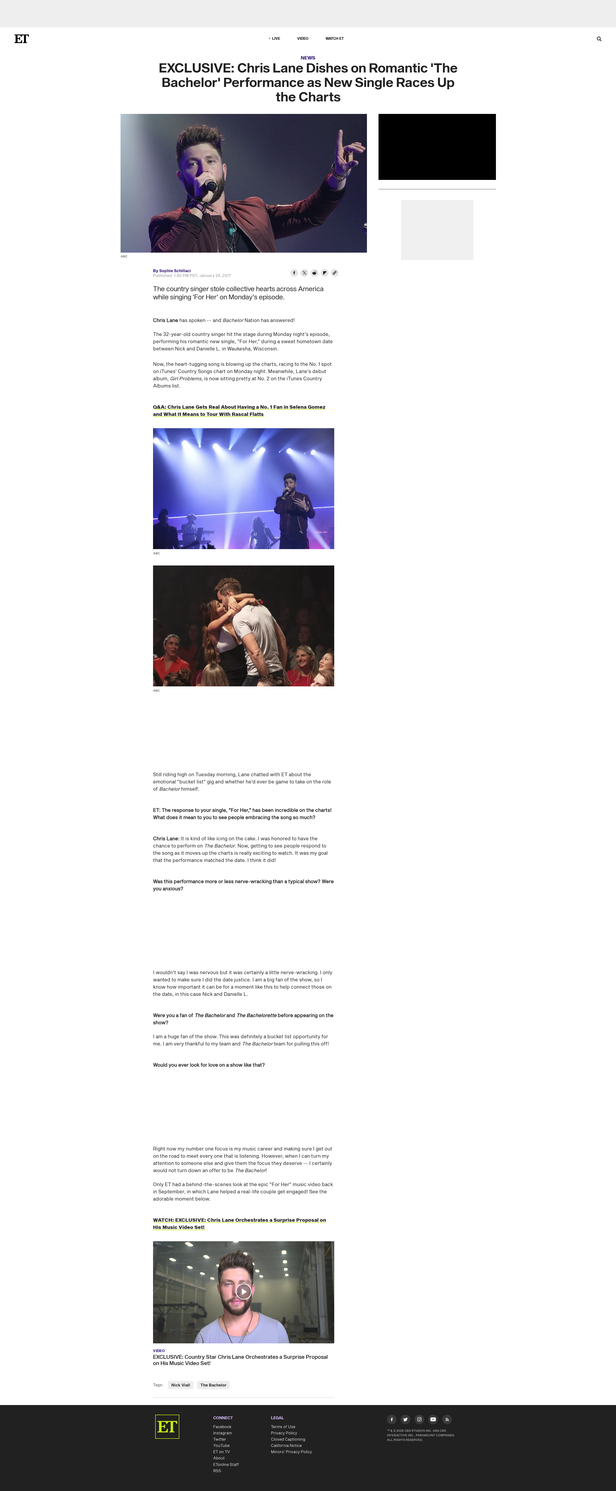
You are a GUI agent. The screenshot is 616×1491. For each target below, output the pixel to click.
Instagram (222, 1433)
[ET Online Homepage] (21, 39)
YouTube (221, 1446)
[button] (244, 1292)
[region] (437, 147)
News (308, 58)
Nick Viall (180, 1385)
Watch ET (335, 38)
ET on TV (221, 1452)
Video (303, 38)
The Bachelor (213, 1385)
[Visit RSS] (447, 1420)
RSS (217, 1471)
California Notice (286, 1446)
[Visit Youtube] (433, 1419)
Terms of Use (283, 1427)
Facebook (222, 1427)
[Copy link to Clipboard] (334, 274)
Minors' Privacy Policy (291, 1452)
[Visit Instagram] (419, 1420)
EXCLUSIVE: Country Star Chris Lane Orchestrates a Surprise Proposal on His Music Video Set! (240, 1360)
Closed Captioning (288, 1439)
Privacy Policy (284, 1433)
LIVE (276, 38)
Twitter (219, 1439)
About (219, 1458)
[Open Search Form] (599, 39)
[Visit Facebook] (392, 1420)
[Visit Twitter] (405, 1420)
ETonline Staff (226, 1465)
